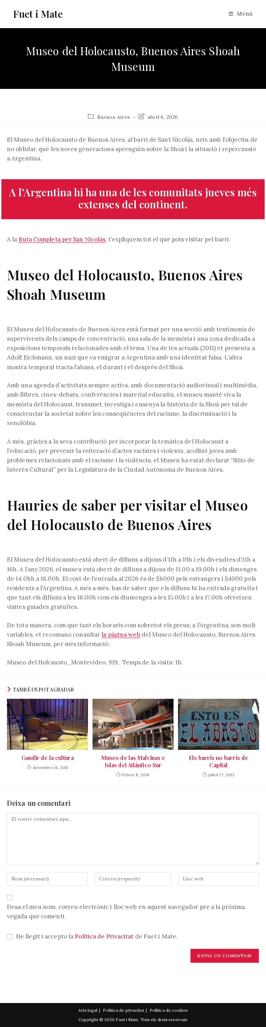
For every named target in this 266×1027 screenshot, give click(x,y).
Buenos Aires (113, 117)
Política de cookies (169, 1010)
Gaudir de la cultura (47, 757)
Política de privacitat (123, 1010)
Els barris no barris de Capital (218, 761)
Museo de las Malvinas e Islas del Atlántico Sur (133, 761)
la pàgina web (120, 634)
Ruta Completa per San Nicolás (62, 239)
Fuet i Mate (38, 13)
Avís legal (87, 1010)
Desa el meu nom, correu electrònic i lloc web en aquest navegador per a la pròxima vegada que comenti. (126, 911)
